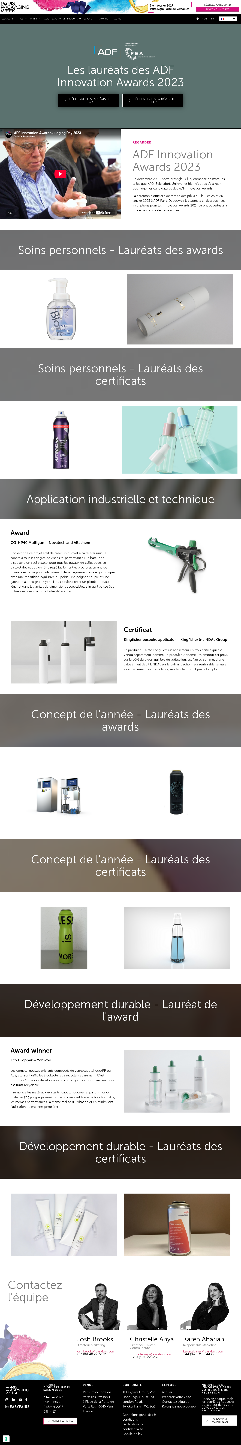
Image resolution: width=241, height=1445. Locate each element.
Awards (104, 19)
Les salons (7, 19)
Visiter (33, 19)
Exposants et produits (65, 19)
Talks (46, 19)
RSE (21, 19)
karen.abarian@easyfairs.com (203, 1351)
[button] (217, 5)
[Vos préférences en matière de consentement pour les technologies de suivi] (6, 1438)
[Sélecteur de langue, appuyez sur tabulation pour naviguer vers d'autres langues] (228, 18)
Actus (117, 19)
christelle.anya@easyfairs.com (151, 1354)
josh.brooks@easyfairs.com (96, 1351)
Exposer (88, 19)
